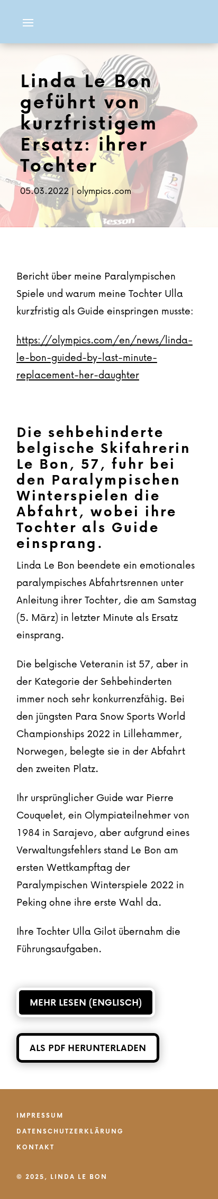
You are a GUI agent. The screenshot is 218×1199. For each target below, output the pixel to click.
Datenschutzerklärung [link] (70, 1132)
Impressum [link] (39, 1116)
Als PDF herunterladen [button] (88, 1047)
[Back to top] (207, 1122)
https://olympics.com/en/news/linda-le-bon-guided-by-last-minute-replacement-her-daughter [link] (104, 357)
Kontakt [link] (35, 1148)
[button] (28, 21)
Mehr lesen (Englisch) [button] (86, 1002)
